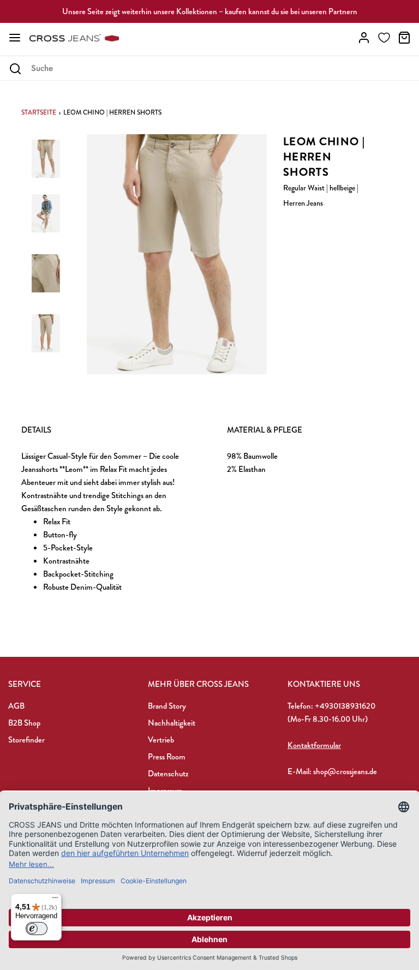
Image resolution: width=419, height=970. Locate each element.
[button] (46, 165)
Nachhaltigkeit (171, 723)
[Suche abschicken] (15, 68)
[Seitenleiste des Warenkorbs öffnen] (404, 37)
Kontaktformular (314, 745)
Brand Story (167, 706)
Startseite (38, 112)
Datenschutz (168, 774)
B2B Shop (24, 723)
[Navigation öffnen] (14, 37)
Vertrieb (161, 740)
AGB (16, 706)
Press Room (166, 757)
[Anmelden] (364, 37)
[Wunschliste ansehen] (384, 37)
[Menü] (55, 900)
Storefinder (26, 740)
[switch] (36, 928)
